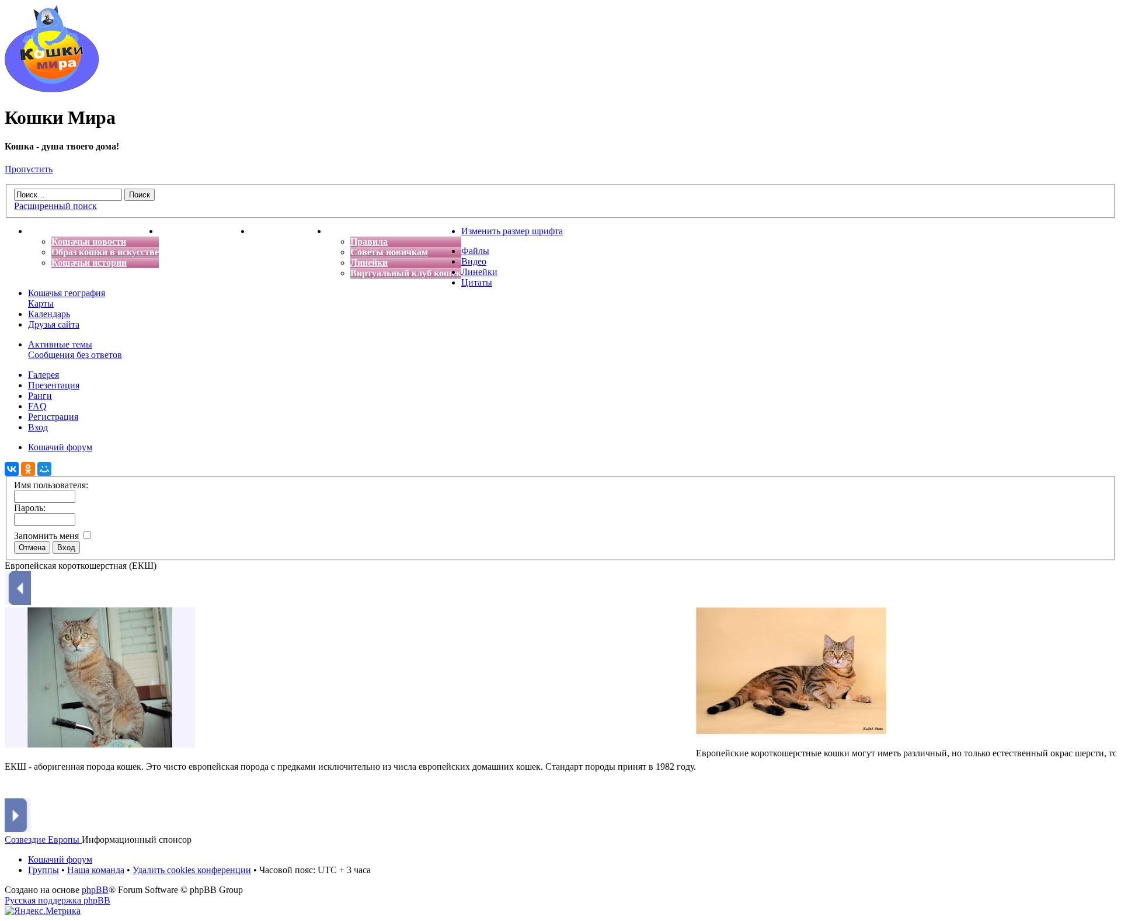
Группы (43, 870)
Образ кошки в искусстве (105, 252)
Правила (369, 241)
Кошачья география (66, 293)
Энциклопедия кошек (204, 231)
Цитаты (476, 282)
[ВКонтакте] (12, 469)
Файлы (475, 251)
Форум (341, 231)
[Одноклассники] (28, 469)
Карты (41, 303)
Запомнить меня (47, 536)
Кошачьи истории (89, 262)
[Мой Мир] (44, 469)
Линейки (369, 262)
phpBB (95, 890)
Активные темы (60, 344)
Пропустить (29, 169)
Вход (38, 427)
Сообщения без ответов (75, 355)
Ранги (40, 396)
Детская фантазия (288, 231)
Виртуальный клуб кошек (405, 273)
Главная (45, 231)
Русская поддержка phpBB (57, 900)
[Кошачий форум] (52, 89)
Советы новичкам (389, 252)
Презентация (53, 385)
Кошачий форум (60, 859)
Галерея (43, 375)
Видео (473, 261)
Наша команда (95, 870)
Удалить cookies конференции (192, 870)
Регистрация (53, 417)
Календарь (49, 314)
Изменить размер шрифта (512, 231)
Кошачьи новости (88, 241)
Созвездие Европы (43, 839)
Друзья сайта (53, 324)
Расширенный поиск (55, 206)
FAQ (37, 406)
